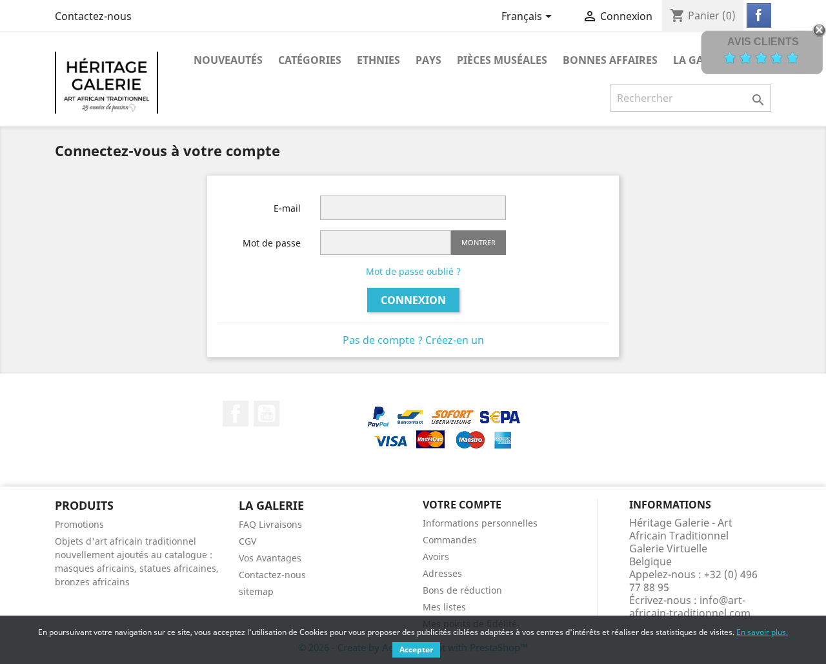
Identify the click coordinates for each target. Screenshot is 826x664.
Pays (428, 60)
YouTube (266, 414)
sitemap (256, 591)
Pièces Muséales (502, 60)
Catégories (309, 60)
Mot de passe (272, 243)
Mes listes (444, 607)
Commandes (450, 540)
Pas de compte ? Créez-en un (413, 340)
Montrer (478, 242)
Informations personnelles (480, 523)
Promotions (79, 524)
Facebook (235, 414)
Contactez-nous (93, 16)
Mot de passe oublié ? (413, 271)
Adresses (442, 573)
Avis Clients (763, 41)
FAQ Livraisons (270, 524)
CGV (247, 541)
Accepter (416, 649)
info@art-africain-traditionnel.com (689, 606)
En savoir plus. (762, 632)
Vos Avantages (270, 558)
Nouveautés (228, 60)
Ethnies (378, 60)
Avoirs (436, 556)
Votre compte (462, 505)
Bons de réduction (462, 590)
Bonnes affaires (610, 60)
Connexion (413, 300)
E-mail (287, 208)
